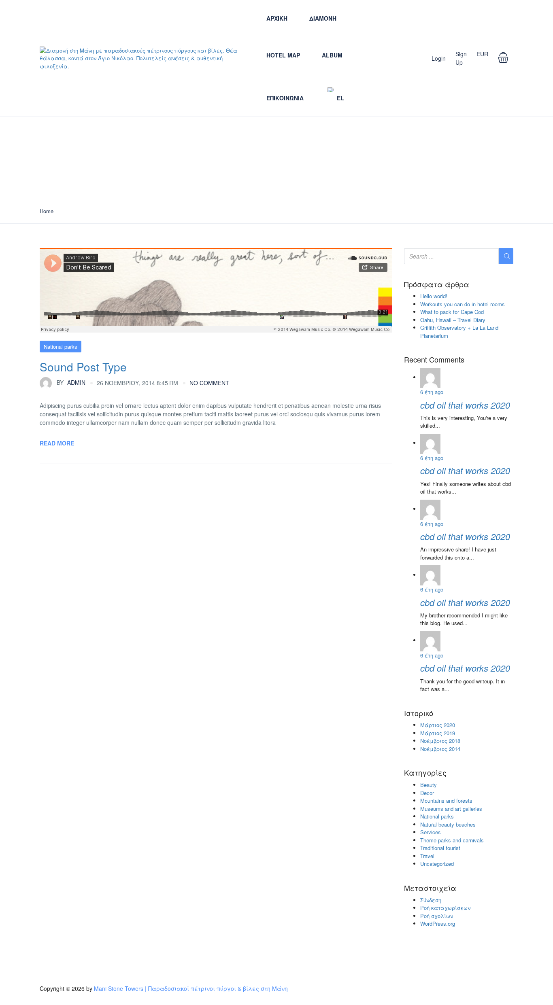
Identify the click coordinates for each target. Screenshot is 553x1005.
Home (46, 211)
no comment (209, 383)
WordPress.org (437, 923)
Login (439, 58)
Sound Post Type (83, 366)
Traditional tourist (440, 848)
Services (430, 832)
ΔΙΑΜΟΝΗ (322, 18)
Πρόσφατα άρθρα (436, 284)
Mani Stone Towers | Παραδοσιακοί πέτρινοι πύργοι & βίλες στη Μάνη (191, 988)
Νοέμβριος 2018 (440, 740)
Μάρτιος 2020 (437, 725)
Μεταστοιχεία (430, 888)
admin (71, 382)
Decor (427, 793)
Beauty (428, 785)
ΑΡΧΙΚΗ (276, 18)
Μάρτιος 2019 (437, 733)
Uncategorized (437, 863)
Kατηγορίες (425, 773)
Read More (57, 443)
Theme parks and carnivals (452, 840)
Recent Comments (434, 360)
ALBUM (332, 55)
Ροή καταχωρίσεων (445, 908)
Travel (427, 856)
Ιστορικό (418, 713)
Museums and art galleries (451, 808)
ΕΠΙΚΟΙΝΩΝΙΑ (285, 98)
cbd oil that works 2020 (465, 405)
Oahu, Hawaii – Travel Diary (452, 320)
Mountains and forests (446, 800)
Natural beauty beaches (448, 824)
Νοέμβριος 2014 (440, 749)
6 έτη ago (431, 392)
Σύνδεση (430, 900)
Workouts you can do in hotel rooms (462, 304)
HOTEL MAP (283, 55)
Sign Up (461, 58)
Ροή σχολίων (436, 916)
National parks (60, 346)
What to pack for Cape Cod (452, 312)
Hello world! (433, 296)
